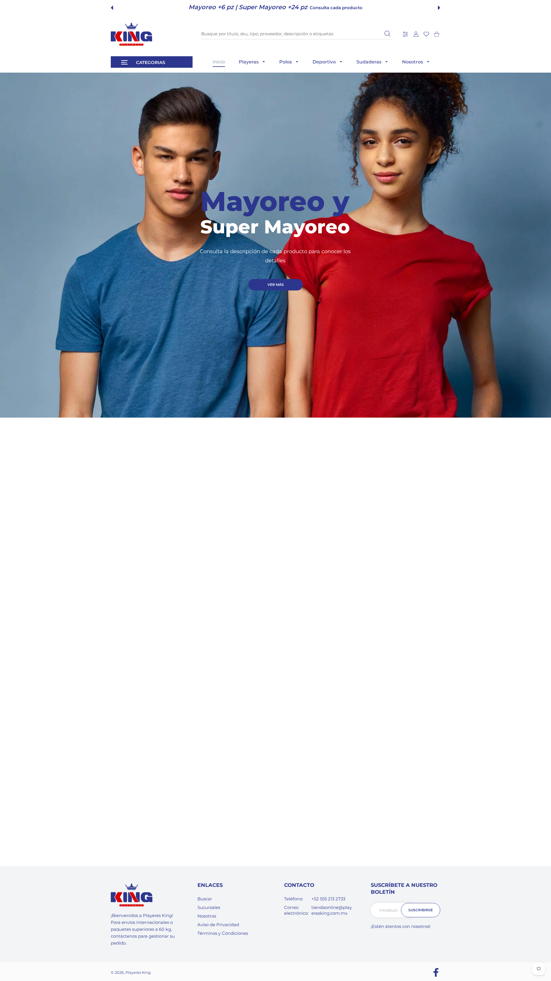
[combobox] (297, 33)
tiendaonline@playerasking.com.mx (331, 910)
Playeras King (138, 972)
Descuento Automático (318, 7)
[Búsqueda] (387, 33)
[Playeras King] (131, 34)
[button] (112, 7)
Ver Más (275, 284)
